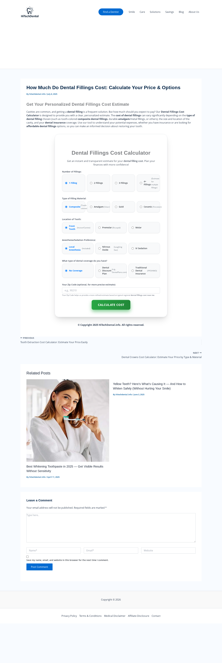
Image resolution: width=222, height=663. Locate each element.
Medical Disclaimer (114, 616)
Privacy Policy (69, 616)
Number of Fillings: (72, 171)
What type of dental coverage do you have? (84, 260)
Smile (132, 12)
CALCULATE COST (111, 305)
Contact (156, 616)
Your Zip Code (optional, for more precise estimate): (89, 284)
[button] (110, 11)
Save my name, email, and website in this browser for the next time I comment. (67, 560)
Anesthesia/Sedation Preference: (79, 240)
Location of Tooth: (71, 219)
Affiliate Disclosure (138, 616)
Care (142, 12)
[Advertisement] (111, 46)
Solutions (155, 12)
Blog (181, 12)
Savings (169, 12)
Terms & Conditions (90, 616)
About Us (194, 12)
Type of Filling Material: (74, 198)
